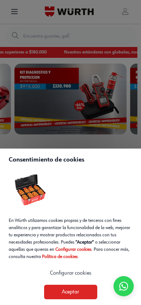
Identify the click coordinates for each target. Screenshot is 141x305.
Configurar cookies (73, 249)
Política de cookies (60, 256)
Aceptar (70, 292)
